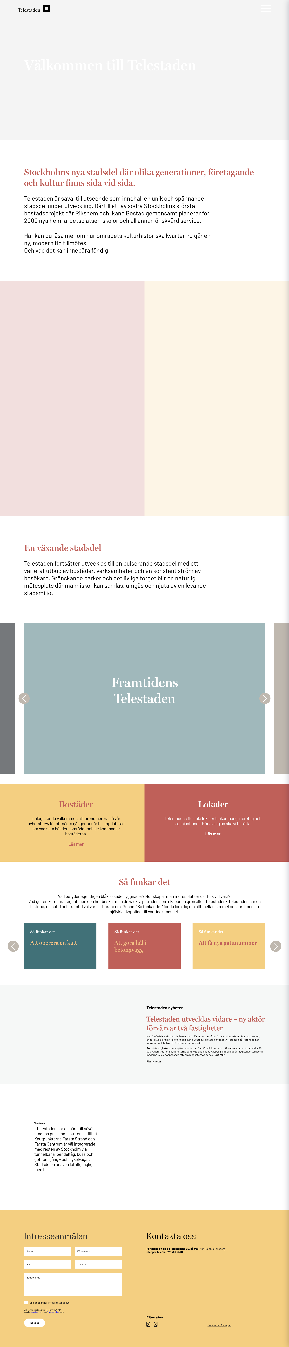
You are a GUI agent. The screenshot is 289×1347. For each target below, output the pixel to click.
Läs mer (76, 844)
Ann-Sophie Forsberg (212, 1248)
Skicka (34, 1322)
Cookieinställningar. (219, 1325)
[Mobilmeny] (266, 8)
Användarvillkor (53, 1312)
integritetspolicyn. (59, 1302)
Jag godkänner (50, 1302)
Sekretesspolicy (37, 1312)
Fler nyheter (153, 1061)
